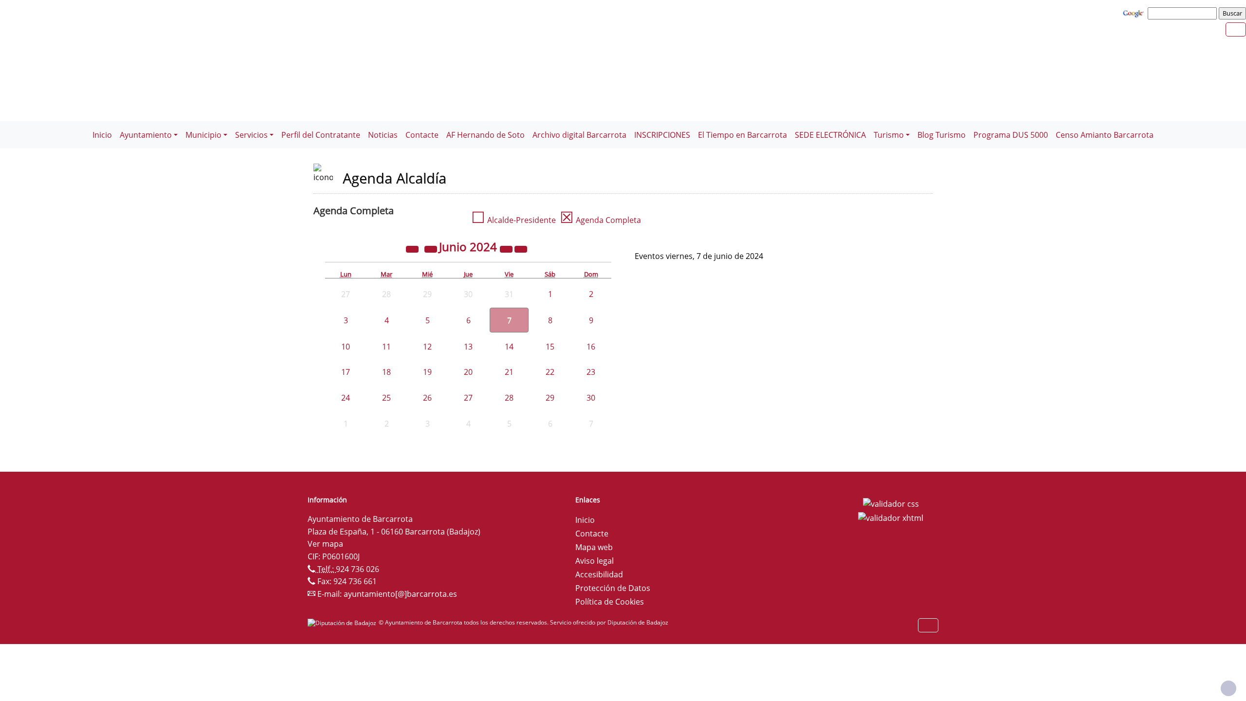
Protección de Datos (612, 588)
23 (590, 372)
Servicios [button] (251, 134)
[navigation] (1183, 13)
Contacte (422, 134)
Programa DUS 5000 (1010, 134)
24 (345, 397)
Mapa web (594, 547)
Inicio (102, 134)
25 (386, 397)
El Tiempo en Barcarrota (742, 134)
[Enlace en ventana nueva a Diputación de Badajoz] (343, 622)
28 (509, 397)
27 (468, 397)
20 (468, 372)
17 (345, 372)
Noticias (383, 134)
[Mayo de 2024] (431, 248)
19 (427, 372)
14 (509, 346)
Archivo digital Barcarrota (579, 134)
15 (550, 346)
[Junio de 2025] (507, 248)
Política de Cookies (609, 601)
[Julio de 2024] (520, 248)
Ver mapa (325, 543)
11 (386, 346)
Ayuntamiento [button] (146, 134)
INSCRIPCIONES (662, 134)
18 (386, 372)
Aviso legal (594, 560)
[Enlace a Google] (1134, 12)
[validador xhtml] (890, 517)
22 (550, 372)
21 (509, 372)
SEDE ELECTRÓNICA (830, 134)
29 (550, 397)
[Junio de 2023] (413, 248)
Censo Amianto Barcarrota (1105, 134)
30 (590, 397)
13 (468, 346)
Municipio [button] (203, 134)
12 (427, 346)
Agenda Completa (600, 220)
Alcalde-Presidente (513, 220)
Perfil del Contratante (320, 134)
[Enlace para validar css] (891, 503)
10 (345, 346)
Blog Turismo (941, 134)
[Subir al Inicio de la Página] (1228, 688)
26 (427, 397)
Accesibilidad (599, 574)
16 (590, 346)
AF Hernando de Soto (485, 134)
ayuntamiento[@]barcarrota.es (400, 594)
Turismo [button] (889, 134)
